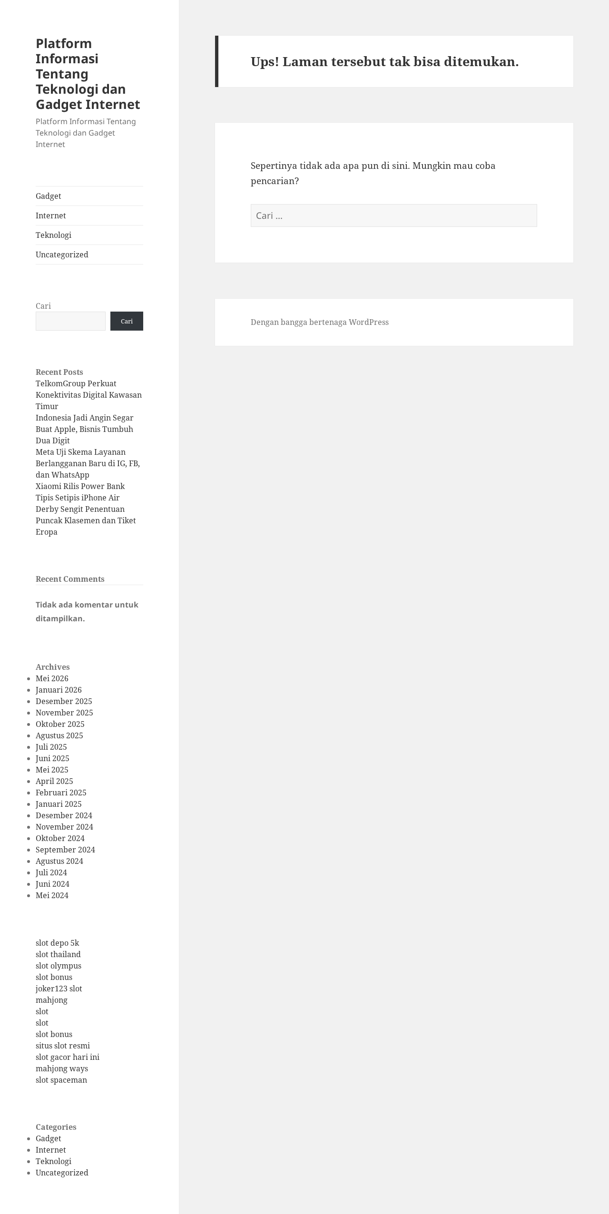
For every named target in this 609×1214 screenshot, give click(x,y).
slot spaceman (61, 1080)
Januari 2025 (59, 804)
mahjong (52, 1000)
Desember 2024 (64, 815)
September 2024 (65, 849)
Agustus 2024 (59, 861)
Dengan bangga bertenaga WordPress (320, 322)
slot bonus (54, 977)
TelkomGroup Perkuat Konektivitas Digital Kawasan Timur (89, 394)
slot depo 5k (57, 943)
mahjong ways (62, 1068)
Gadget (48, 196)
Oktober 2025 (60, 724)
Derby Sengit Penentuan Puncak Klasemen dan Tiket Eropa (86, 520)
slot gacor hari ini (67, 1057)
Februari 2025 (61, 792)
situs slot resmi (63, 1045)
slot (42, 1011)
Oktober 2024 (60, 838)
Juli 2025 (51, 747)
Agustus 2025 (59, 735)
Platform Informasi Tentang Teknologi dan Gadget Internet (88, 73)
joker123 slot (59, 988)
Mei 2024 (52, 895)
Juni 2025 (52, 758)
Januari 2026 (59, 690)
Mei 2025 (52, 769)
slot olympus (58, 965)
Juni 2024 (52, 884)
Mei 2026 (52, 678)
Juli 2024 (51, 872)
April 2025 (54, 781)
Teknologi (53, 235)
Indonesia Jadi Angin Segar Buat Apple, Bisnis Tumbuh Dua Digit (85, 429)
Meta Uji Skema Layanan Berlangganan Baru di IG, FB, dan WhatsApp (88, 463)
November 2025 (64, 712)
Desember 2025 (64, 701)
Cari (43, 306)
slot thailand (58, 954)
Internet (51, 215)
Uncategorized (62, 254)
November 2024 (64, 827)
